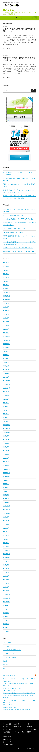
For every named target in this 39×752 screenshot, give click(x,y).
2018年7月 (6, 613)
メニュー (20, 18)
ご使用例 (29, 732)
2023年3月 (6, 414)
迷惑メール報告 (8, 744)
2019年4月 (6, 579)
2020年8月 (6, 520)
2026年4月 (6, 277)
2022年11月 (6, 428)
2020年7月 (6, 524)
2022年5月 (6, 450)
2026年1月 (6, 288)
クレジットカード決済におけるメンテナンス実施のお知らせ (19, 693)
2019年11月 (6, 554)
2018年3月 (6, 627)
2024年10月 (6, 344)
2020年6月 (6, 528)
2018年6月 (6, 616)
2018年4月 (6, 624)
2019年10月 (6, 557)
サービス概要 (7, 724)
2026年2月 (6, 285)
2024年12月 (6, 336)
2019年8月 (6, 565)
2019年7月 (6, 568)
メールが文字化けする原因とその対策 (14, 215)
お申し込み (17, 726)
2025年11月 (6, 296)
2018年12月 (6, 594)
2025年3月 (6, 325)
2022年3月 (6, 458)
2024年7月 (6, 355)
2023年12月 (6, 380)
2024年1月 (6, 377)
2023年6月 (6, 403)
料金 (28, 724)
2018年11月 (6, 598)
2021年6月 (6, 491)
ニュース (17, 729)
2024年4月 (6, 366)
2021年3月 (6, 498)
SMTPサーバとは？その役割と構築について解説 (18, 248)
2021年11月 (6, 473)
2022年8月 (6, 439)
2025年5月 (6, 318)
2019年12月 (6, 550)
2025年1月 (6, 333)
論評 (4, 668)
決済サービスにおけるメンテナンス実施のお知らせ (16, 709)
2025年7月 (6, 310)
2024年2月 (6, 373)
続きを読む (6, 48)
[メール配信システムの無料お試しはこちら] (19, 138)
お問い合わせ (7, 739)
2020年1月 (6, 546)
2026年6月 (6, 270)
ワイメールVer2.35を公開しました (12, 688)
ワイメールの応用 (8, 653)
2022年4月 (6, 454)
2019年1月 (6, 590)
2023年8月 (6, 395)
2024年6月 (6, 358)
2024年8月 (6, 351)
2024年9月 (6, 347)
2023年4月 (6, 410)
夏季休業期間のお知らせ (9, 707)
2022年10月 (6, 432)
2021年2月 (6, 502)
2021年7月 (6, 487)
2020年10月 (6, 513)
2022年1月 (6, 465)
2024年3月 (6, 369)
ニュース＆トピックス (9, 675)
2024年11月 (6, 340)
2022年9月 (6, 436)
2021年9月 (6, 480)
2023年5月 (6, 406)
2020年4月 (6, 535)
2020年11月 (6, 509)
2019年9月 (6, 561)
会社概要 (29, 726)
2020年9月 (6, 517)
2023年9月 (6, 391)
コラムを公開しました (9, 690)
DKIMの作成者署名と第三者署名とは (14, 232)
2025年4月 (6, 321)
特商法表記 (6, 732)
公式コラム (8, 10)
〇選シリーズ (7, 642)
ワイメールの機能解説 (10, 657)
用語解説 (5, 664)
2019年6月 (6, 572)
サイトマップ (7, 742)
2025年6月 (6, 314)
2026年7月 (6, 266)
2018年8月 (6, 609)
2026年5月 (6, 274)
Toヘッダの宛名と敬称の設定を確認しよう (16, 228)
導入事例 (5, 726)
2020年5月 (6, 532)
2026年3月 (6, 281)
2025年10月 (6, 299)
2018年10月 (6, 602)
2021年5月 (6, 495)
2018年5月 (6, 620)
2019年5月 (6, 576)
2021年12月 (6, 469)
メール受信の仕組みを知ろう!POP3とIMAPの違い (18, 219)
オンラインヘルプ (32, 729)
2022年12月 (6, 425)
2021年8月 (6, 484)
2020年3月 (6, 539)
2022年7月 (6, 443)
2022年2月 (6, 462)
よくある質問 (8, 120)
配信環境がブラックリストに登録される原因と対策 (18, 251)
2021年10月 (6, 476)
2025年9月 (6, 303)
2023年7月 (6, 399)
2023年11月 (6, 384)
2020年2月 (6, 543)
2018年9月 (6, 605)
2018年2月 (6, 631)
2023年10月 (6, 388)
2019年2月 (6, 587)
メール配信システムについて (12, 650)
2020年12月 (6, 506)
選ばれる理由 (7, 736)
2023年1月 (6, 421)
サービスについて (8, 646)
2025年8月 (6, 307)
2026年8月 (6, 263)
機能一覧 (17, 724)
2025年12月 (6, 292)
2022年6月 (6, 447)
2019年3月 (6, 583)
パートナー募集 (19, 732)
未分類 (5, 661)
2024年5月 (6, 362)
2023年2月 (6, 417)
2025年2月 (6, 329)
